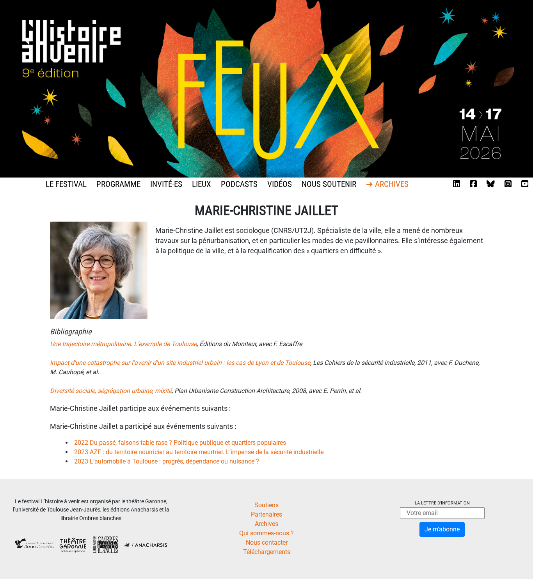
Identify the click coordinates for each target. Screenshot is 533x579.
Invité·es (166, 184)
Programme (118, 184)
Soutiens (266, 505)
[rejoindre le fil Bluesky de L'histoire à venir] (491, 184)
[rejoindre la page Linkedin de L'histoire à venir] (456, 184)
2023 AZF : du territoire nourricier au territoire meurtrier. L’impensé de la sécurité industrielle (198, 452)
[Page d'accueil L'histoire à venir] (266, 88)
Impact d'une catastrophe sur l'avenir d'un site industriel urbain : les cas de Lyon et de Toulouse (180, 362)
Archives (266, 523)
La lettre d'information (442, 503)
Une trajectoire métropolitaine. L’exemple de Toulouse (123, 344)
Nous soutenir (329, 184)
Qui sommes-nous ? (266, 533)
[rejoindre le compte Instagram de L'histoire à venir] (508, 184)
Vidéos (279, 184)
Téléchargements (266, 552)
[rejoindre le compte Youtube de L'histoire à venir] (524, 184)
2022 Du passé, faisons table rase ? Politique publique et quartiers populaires (180, 442)
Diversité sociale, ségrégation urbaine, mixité (111, 390)
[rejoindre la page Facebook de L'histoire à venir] (473, 184)
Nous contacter (267, 542)
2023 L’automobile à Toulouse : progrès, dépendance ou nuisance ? (166, 461)
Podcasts (239, 184)
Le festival (66, 184)
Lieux (201, 184)
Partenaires (266, 514)
